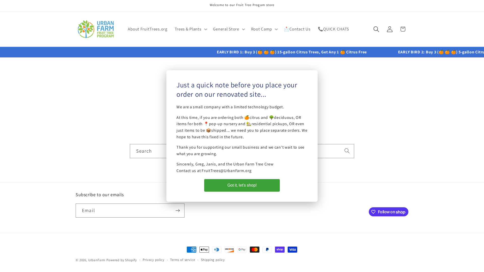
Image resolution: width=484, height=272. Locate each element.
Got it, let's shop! (242, 185)
